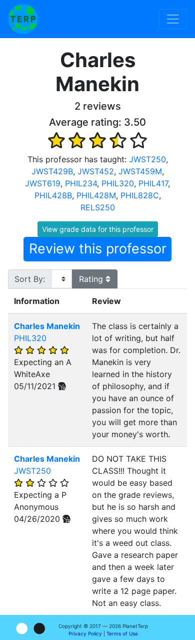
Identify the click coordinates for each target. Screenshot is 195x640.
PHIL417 (153, 183)
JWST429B (52, 171)
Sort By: (29, 279)
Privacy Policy (85, 633)
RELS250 (97, 207)
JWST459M (140, 171)
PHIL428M (96, 195)
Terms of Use (122, 633)
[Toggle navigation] (173, 19)
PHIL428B (53, 195)
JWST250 (147, 159)
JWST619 (42, 183)
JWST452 (96, 171)
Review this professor (97, 248)
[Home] (23, 19)
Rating (92, 279)
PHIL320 (118, 183)
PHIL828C (139, 195)
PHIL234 (81, 183)
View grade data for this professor (98, 229)
